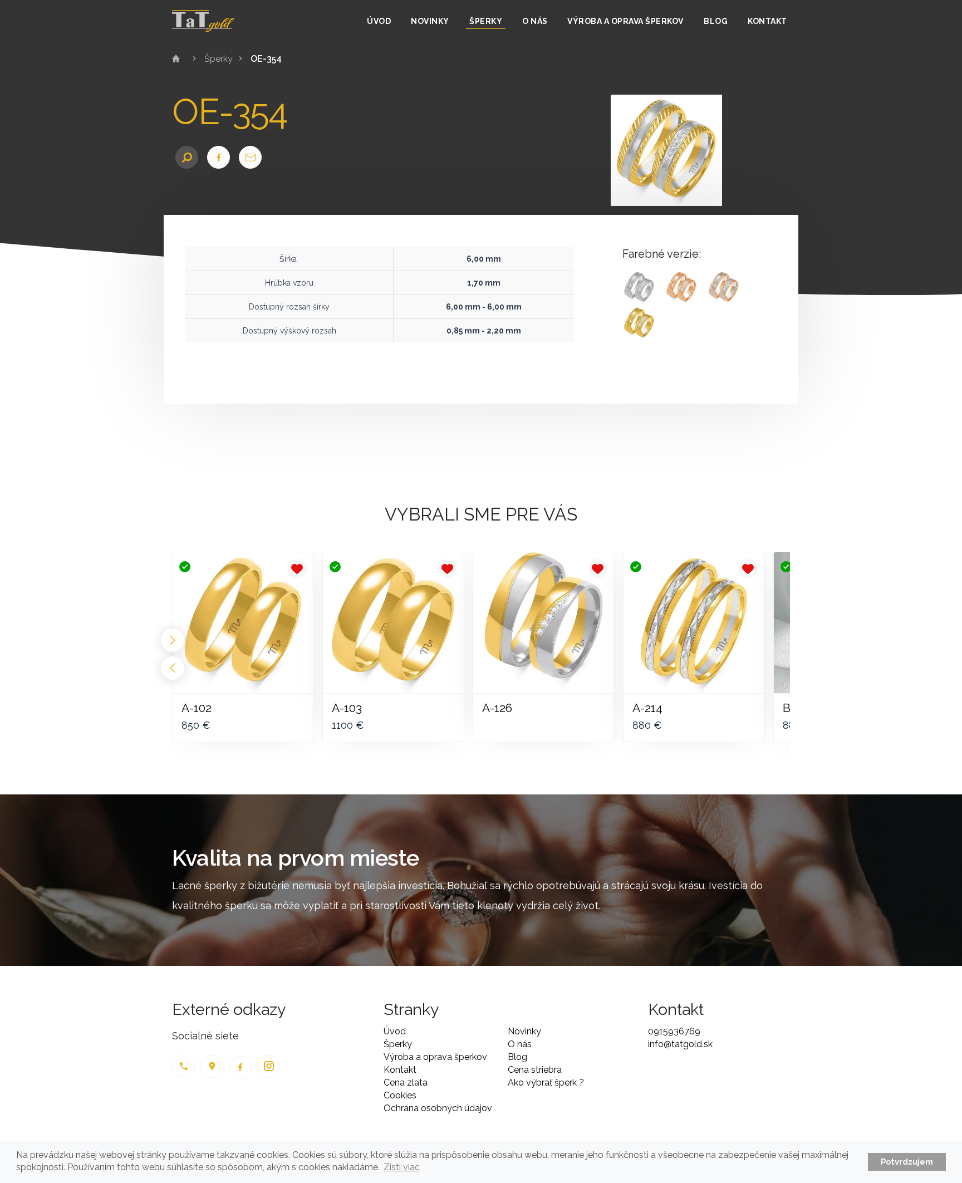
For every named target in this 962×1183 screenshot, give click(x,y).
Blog (716, 21)
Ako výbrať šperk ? (546, 1082)
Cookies (400, 1095)
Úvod (379, 21)
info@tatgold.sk (680, 1044)
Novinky (430, 21)
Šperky (485, 21)
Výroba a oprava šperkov (625, 21)
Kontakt (767, 21)
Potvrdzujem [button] (907, 1161)
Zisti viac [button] (402, 1167)
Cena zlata (406, 1082)
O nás (535, 21)
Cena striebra (535, 1069)
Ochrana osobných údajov (438, 1108)
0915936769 (674, 1031)
